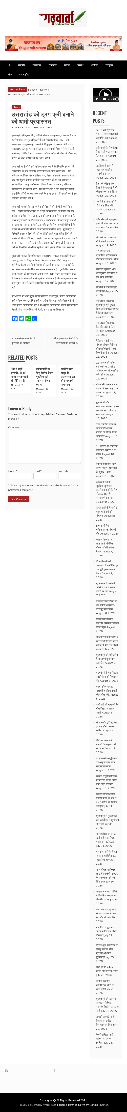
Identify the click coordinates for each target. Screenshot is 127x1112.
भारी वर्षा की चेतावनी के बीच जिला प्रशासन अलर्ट (107, 708)
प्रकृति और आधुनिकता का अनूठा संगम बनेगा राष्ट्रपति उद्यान (107, 762)
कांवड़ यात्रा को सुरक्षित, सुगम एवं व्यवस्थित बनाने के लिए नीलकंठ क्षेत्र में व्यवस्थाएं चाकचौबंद (106, 489)
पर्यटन (67, 65)
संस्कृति (109, 65)
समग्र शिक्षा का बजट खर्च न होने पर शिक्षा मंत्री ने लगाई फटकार (106, 837)
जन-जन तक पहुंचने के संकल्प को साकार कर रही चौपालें (106, 913)
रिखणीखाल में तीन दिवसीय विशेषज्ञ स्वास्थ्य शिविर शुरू (107, 623)
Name (12, 471)
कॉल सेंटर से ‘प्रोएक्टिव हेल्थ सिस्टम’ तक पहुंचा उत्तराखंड (107, 223)
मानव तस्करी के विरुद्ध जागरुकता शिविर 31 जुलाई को (106, 855)
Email (37, 471)
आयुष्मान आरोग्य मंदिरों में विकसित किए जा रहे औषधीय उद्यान (106, 895)
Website (64, 471)
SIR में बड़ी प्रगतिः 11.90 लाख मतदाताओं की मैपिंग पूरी (19, 375)
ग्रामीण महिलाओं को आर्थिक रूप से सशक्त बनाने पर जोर (106, 587)
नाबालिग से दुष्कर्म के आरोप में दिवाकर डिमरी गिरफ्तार (106, 931)
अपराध (80, 65)
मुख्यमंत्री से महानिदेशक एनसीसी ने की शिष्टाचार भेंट (107, 676)
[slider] (104, 99)
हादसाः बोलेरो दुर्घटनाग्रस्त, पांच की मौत (106, 529)
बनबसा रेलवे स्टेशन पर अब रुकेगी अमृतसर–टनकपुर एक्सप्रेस (106, 605)
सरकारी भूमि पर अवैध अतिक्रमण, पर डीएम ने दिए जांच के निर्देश (106, 273)
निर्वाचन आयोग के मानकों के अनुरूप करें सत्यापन (106, 744)
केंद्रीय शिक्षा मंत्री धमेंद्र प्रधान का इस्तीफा (104, 1038)
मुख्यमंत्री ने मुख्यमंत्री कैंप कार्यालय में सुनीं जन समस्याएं (107, 820)
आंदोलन (94, 65)
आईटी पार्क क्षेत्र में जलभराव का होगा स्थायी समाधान (68, 377)
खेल (10, 74)
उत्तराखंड (37, 65)
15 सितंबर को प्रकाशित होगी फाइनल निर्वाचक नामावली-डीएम (107, 255)
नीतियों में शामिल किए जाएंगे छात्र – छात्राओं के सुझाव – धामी (106, 468)
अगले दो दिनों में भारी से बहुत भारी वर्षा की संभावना (107, 511)
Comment (15, 427)
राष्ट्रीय (21, 65)
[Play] (97, 99)
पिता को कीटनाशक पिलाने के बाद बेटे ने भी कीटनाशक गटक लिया (106, 187)
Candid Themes (98, 1104)
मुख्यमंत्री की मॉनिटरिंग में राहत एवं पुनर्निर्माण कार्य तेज (107, 658)
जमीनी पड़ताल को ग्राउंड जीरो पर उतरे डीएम (105, 985)
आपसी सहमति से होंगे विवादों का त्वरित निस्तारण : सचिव (106, 1020)
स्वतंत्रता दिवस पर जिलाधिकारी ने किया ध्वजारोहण (105, 326)
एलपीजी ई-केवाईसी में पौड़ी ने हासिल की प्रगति (106, 205)
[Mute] (114, 99)
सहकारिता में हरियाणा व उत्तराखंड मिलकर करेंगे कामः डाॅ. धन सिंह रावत (107, 641)
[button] (105, 95)
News (16, 107)
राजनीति (53, 65)
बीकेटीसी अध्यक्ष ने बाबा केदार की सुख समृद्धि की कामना (107, 388)
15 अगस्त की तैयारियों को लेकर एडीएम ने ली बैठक (107, 450)
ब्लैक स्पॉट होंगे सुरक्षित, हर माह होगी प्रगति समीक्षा (107, 726)
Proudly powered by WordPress (38, 1104)
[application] (106, 95)
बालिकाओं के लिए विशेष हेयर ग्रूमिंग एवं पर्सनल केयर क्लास (44, 377)
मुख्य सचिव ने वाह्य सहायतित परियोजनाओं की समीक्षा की (106, 690)
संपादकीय (24, 74)
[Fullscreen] (117, 99)
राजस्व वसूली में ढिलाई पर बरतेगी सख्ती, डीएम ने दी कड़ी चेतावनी (106, 780)
